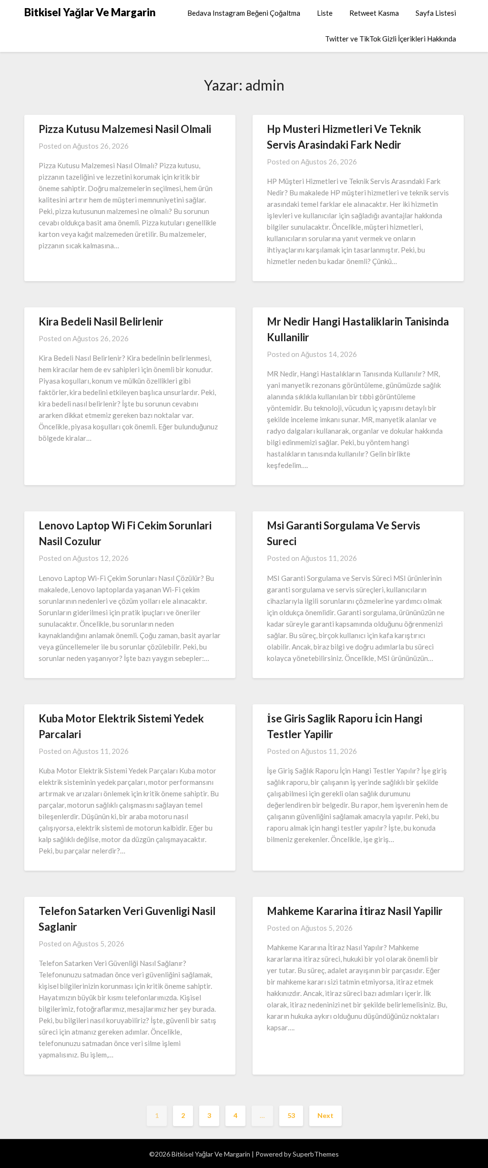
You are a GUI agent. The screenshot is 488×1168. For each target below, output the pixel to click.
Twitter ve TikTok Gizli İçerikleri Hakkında (390, 38)
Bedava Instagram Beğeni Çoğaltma (243, 13)
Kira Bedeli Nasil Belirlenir (101, 321)
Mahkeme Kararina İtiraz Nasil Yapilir (355, 910)
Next (325, 1115)
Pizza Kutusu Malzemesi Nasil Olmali (125, 128)
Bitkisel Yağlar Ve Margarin (90, 12)
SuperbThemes (316, 1154)
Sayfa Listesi (436, 13)
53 (291, 1115)
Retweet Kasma (374, 13)
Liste (325, 13)
